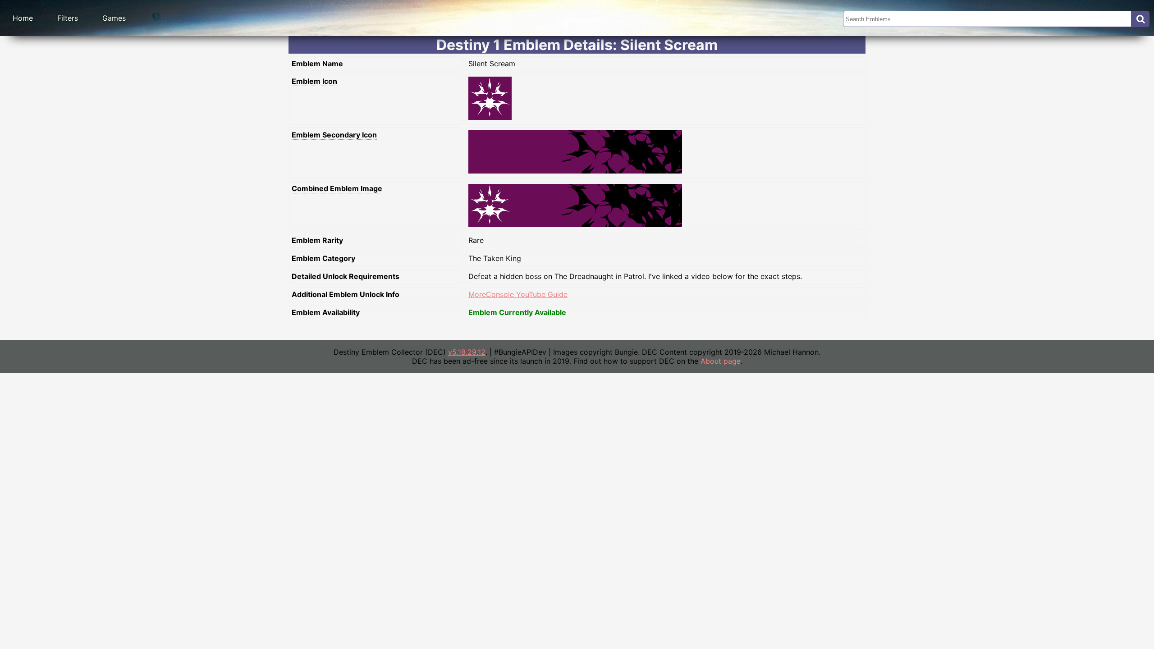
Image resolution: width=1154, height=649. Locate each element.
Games (114, 18)
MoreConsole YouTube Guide (518, 294)
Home (23, 18)
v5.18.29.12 (466, 351)
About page (721, 361)
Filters (67, 18)
